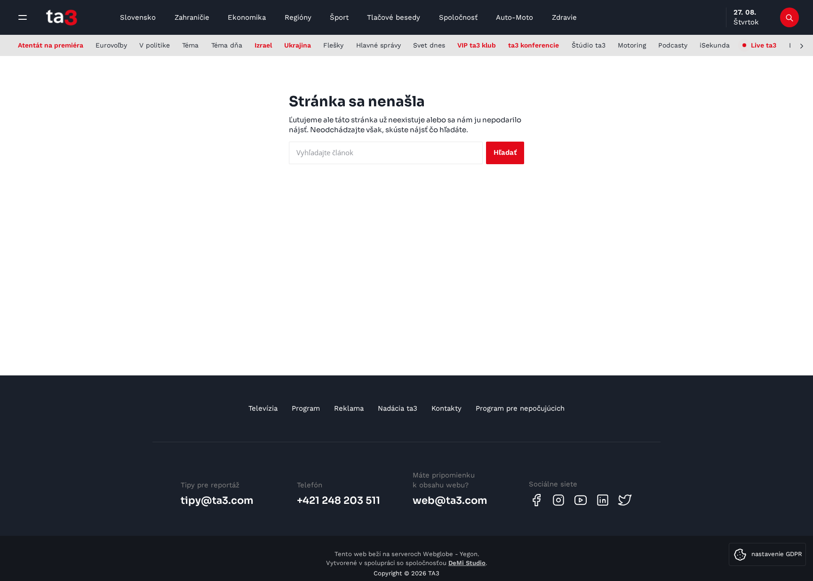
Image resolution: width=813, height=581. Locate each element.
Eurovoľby (111, 45)
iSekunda (715, 45)
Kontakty (446, 408)
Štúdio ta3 (589, 45)
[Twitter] (624, 500)
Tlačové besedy (393, 17)
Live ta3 (763, 45)
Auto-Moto (514, 17)
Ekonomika (247, 17)
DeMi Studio (467, 562)
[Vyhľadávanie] (789, 17)
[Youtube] (580, 500)
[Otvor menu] (22, 17)
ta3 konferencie (533, 45)
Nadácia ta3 (397, 408)
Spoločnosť (458, 17)
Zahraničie (192, 17)
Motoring (632, 45)
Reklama (349, 408)
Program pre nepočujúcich (520, 408)
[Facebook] (536, 500)
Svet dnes (429, 45)
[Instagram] (558, 500)
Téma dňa (226, 45)
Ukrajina (297, 45)
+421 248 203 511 (338, 500)
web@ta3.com (450, 500)
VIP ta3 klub (476, 45)
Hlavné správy (378, 45)
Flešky (333, 45)
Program (306, 408)
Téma (190, 45)
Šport (339, 17)
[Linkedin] (602, 500)
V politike (154, 45)
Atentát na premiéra (50, 45)
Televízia (263, 408)
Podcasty (672, 45)
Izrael (263, 45)
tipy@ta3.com (217, 500)
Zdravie (564, 17)
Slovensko (138, 17)
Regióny (298, 17)
